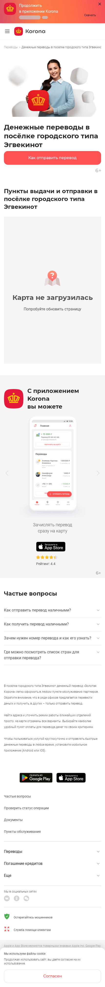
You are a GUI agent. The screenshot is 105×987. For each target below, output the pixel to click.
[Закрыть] (99, 4)
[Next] (98, 473)
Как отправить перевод (52, 157)
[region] (52, 47)
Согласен (52, 976)
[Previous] (7, 473)
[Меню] (7, 31)
